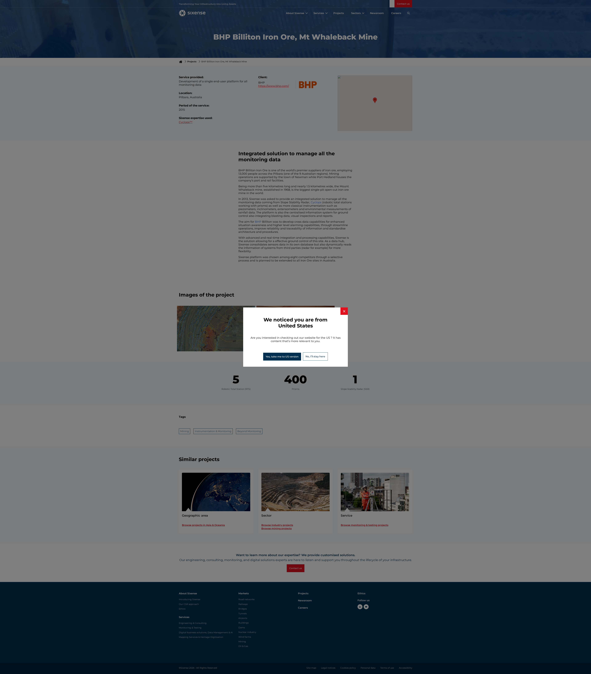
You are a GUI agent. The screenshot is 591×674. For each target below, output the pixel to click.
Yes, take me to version (282, 356)
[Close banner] (344, 311)
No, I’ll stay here (315, 356)
